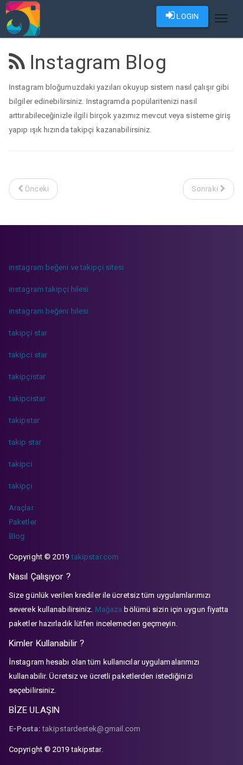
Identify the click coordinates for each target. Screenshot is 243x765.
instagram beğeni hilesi (48, 311)
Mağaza (109, 609)
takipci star (28, 354)
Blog (17, 536)
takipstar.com (95, 556)
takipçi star (28, 332)
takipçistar (27, 376)
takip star (25, 442)
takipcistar (27, 398)
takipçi (20, 485)
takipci (20, 464)
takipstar (24, 420)
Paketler (23, 521)
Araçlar (21, 507)
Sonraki (206, 188)
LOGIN (187, 16)
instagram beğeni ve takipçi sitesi (66, 267)
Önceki (36, 188)
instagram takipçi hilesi (48, 289)
